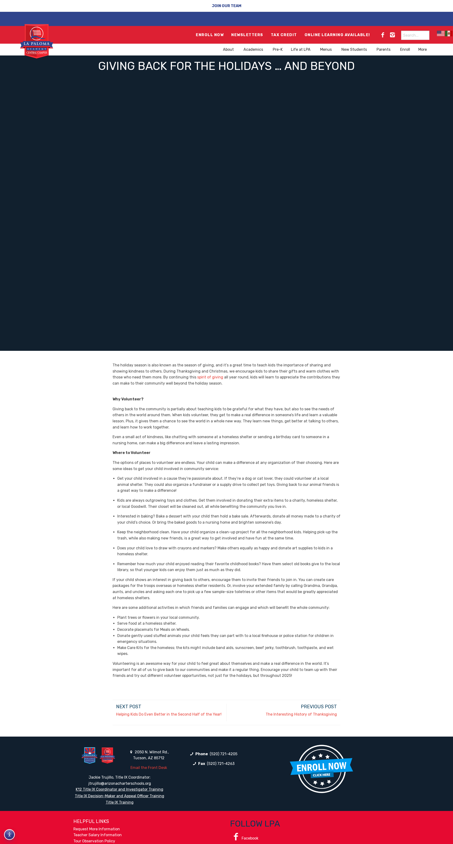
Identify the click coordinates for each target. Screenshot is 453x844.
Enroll (405, 49)
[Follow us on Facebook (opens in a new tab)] (383, 35)
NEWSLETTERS (247, 35)
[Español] (449, 33)
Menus (326, 49)
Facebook (250, 838)
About (228, 49)
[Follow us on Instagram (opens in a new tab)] (392, 35)
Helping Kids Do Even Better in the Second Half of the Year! (169, 714)
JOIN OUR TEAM (226, 6)
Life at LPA (300, 49)
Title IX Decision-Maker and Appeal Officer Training (119, 796)
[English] (441, 33)
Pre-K (278, 49)
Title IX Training (120, 802)
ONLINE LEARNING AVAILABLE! (337, 35)
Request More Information (96, 829)
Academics (253, 49)
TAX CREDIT (284, 35)
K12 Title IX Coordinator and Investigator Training (119, 789)
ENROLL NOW (210, 35)
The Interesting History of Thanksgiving (301, 714)
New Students (354, 49)
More (422, 49)
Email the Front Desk (148, 767)
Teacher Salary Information (97, 835)
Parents (383, 49)
